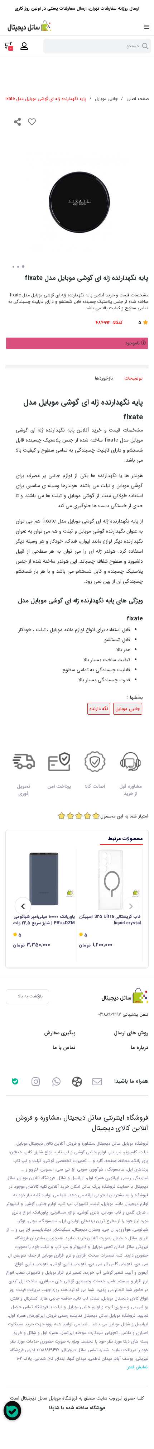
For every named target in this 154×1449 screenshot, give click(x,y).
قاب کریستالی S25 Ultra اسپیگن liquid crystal (110, 920)
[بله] (15, 1081)
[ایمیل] (97, 1081)
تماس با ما (64, 1048)
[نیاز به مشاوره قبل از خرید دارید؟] (12, 1410)
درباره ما (139, 1048)
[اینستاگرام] (35, 1081)
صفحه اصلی (137, 98)
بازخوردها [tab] (104, 378)
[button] (131, 906)
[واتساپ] (56, 1081)
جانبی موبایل (106, 98)
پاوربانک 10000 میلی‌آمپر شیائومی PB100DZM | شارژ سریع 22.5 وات (44, 920)
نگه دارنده (99, 708)
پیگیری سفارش (60, 1033)
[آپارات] (76, 1081)
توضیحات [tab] (133, 378)
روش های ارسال (131, 1033)
